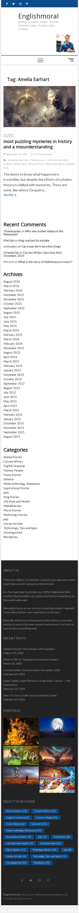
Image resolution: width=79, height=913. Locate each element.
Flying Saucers (38, 160)
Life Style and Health (16, 501)
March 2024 (11, 339)
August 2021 (11, 436)
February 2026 (12, 290)
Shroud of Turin (36, 163)
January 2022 (12, 419)
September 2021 (14, 432)
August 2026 (11, 281)
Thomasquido (12, 231)
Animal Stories (12, 457)
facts (26, 160)
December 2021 (13, 423)
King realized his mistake (33, 240)
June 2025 (10, 321)
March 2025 (11, 330)
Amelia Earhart (15, 160)
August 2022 (11, 388)
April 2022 (10, 405)
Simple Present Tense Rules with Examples (29, 648)
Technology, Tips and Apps (20, 528)
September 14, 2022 (16, 154)
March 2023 (11, 361)
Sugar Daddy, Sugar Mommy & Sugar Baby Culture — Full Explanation (36, 682)
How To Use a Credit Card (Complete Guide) (30, 695)
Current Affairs (13, 461)
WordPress (58, 894)
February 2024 (12, 343)
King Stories (11, 497)
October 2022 (12, 379)
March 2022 (11, 410)
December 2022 (13, 374)
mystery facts (20, 163)
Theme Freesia (43, 894)
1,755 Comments (42, 154)
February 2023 (12, 365)
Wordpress (10, 537)
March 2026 (11, 286)
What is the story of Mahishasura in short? (45, 262)
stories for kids (13, 523)
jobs (6, 492)
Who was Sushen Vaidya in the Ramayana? (33, 232)
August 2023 (11, 352)
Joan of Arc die (54, 160)
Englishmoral (38, 16)
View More (16, 195)
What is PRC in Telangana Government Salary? (31, 659)
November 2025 (13, 299)
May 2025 (10, 326)
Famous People (13, 470)
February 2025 (12, 334)
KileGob (8, 240)
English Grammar (14, 466)
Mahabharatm (12, 506)
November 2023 (13, 348)
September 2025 (14, 308)
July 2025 (9, 317)
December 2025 (13, 294)
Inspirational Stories (16, 488)
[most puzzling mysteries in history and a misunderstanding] (39, 108)
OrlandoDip (11, 252)
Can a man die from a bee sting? (41, 246)
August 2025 (11, 312)
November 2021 (13, 427)
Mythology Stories (15, 514)
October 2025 (12, 303)
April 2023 (10, 357)
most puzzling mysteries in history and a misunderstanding (37, 143)
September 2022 (14, 383)
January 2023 (12, 370)
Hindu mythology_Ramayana (21, 483)
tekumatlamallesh (55, 163)
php (5, 519)
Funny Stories (12, 474)
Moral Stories (12, 510)
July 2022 (9, 392)
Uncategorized (12, 532)
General (8, 134)
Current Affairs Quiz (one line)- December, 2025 (33, 254)
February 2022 (12, 414)
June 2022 (10, 397)
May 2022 (10, 401)
